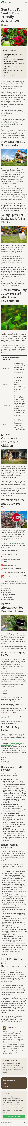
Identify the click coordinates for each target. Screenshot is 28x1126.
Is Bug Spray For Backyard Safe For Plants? (14, 56)
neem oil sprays (6, 718)
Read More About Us (14, 1116)
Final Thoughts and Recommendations (9, 75)
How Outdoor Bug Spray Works (13, 54)
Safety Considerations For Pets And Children (14, 64)
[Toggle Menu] (26, 3)
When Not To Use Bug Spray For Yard (13, 67)
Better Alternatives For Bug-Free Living (13, 71)
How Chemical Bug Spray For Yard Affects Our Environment (14, 60)
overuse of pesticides (18, 543)
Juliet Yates (6, 25)
